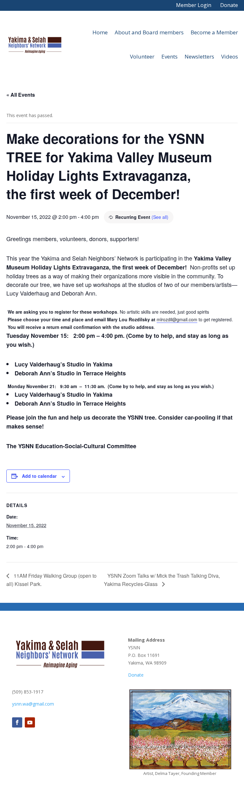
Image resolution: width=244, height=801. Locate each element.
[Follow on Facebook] (17, 722)
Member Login (193, 5)
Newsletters (199, 56)
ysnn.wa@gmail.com (33, 704)
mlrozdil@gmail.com (177, 319)
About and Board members (149, 32)
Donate (229, 5)
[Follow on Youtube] (30, 722)
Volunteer (142, 56)
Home (100, 32)
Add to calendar (39, 476)
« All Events (20, 94)
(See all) (160, 217)
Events (169, 56)
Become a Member (214, 32)
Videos (229, 56)
